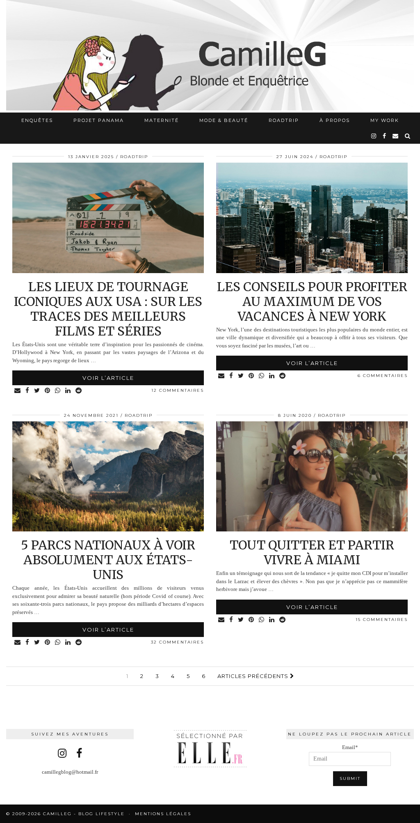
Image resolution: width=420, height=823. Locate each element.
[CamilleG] (210, 56)
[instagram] (374, 136)
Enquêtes (37, 120)
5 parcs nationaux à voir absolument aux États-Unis (108, 559)
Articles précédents (253, 676)
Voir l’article (108, 378)
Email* (350, 747)
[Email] (396, 136)
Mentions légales (163, 813)
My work (384, 120)
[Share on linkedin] (68, 390)
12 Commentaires (177, 390)
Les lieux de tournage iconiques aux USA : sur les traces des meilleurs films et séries (108, 309)
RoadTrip (284, 120)
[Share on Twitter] (37, 390)
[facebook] (385, 136)
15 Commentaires (382, 619)
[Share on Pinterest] (48, 390)
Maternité (161, 120)
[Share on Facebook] (27, 390)
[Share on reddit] (78, 390)
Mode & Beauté (223, 120)
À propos (335, 120)
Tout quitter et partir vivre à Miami (312, 552)
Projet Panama (98, 120)
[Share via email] (17, 390)
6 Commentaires (383, 375)
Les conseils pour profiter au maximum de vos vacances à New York (312, 301)
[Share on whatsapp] (58, 390)
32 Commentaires (177, 642)
